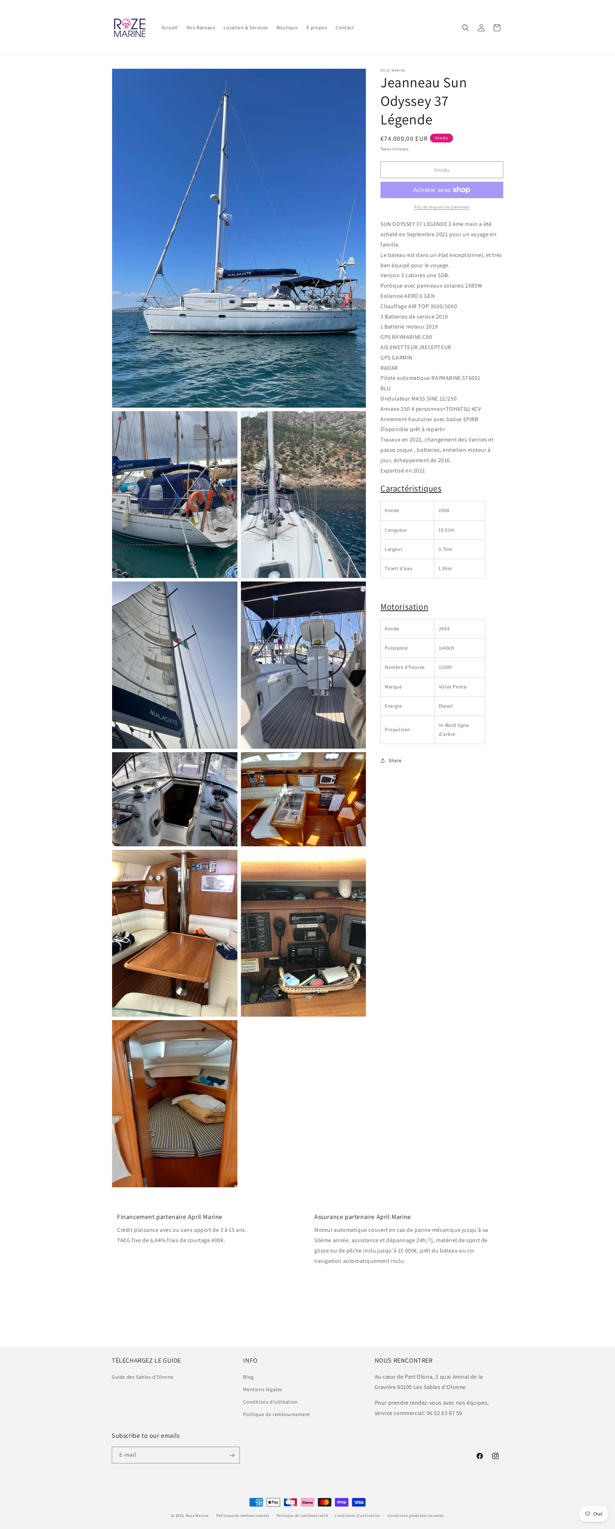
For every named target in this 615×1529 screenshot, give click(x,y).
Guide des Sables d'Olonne (143, 1376)
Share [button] (395, 760)
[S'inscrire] (232, 1455)
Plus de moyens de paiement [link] (442, 207)
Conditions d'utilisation (270, 1402)
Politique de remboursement (276, 1414)
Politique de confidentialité (302, 1515)
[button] (465, 28)
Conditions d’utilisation (357, 1515)
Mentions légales (262, 1389)
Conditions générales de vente (416, 1515)
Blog (248, 1376)
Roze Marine (197, 1515)
